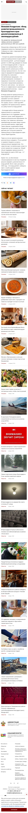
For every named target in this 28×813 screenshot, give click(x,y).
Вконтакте (11, 783)
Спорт (2, 756)
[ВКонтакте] (4, 183)
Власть (3, 748)
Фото (2, 761)
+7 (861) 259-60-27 (14, 791)
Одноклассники (14, 783)
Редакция (17, 767)
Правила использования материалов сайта (19, 774)
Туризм (3, 766)
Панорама (17, 743)
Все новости (4, 743)
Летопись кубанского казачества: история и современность (20, 750)
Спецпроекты (18, 753)
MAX (23, 177)
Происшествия (4, 754)
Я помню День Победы (21, 761)
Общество (4, 22)
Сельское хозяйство (6, 769)
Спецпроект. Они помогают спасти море (21, 764)
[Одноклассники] (7, 183)
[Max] (14, 183)
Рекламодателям (19, 770)
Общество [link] (3, 423)
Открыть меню (2, 2)
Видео (2, 764)
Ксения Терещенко (6, 24)
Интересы (3, 771)
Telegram (17, 783)
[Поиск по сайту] (26, 2)
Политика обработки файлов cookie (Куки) (20, 778)
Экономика (4, 751)
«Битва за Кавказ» (20, 746)
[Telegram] (10, 183)
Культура (3, 759)
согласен (14, 809)
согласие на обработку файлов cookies (12, 806)
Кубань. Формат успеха (21, 759)
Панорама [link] (3, 216)
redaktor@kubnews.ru (14, 793)
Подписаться (15, 174)
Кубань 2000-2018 (19, 756)
